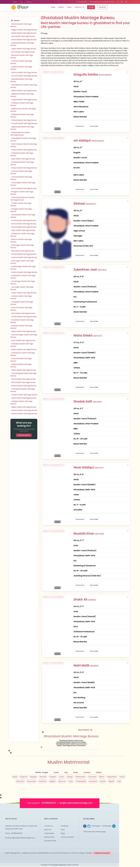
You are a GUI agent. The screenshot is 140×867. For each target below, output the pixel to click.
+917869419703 (82, 2)
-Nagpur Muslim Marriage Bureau (23, 30)
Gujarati (23, 777)
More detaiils (94, 126)
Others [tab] (99, 772)
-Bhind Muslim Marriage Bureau (22, 382)
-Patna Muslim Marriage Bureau (23, 379)
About (15, 2)
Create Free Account (102, 853)
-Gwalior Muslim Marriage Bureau (23, 395)
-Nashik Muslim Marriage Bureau (23, 33)
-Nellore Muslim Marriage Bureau (23, 90)
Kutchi (102, 781)
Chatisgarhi (81, 781)
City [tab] (66, 772)
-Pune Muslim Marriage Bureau (22, 36)
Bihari (101, 777)
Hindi (15, 777)
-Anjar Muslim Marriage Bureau (22, 230)
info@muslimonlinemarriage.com (103, 2)
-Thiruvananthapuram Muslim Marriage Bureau (22, 198)
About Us (47, 829)
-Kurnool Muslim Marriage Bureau (23, 76)
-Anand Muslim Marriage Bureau (23, 227)
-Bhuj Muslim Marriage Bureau (22, 251)
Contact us (79, 7)
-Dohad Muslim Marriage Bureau (23, 254)
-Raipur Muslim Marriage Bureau (23, 407)
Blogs (63, 833)
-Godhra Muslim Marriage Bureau (23, 272)
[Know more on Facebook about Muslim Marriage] (118, 2)
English (52, 781)
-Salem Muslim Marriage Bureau (23, 370)
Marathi (43, 777)
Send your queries (24, 435)
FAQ (21, 2)
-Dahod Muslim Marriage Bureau (23, 349)
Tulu (119, 781)
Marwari (62, 781)
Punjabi (53, 777)
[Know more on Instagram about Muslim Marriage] (126, 2)
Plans (69, 7)
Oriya (122, 777)
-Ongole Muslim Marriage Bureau (23, 99)
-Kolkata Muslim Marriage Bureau (23, 413)
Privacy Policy (49, 837)
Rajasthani (111, 777)
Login (91, 7)
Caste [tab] (56, 772)
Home (53, 7)
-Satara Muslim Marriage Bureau (23, 39)
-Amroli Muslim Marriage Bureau (23, 224)
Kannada (92, 777)
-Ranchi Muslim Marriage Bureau (23, 188)
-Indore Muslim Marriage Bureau (23, 398)
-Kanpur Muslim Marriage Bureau (23, 168)
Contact (29, 2)
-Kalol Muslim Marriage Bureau (22, 313)
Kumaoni (93, 781)
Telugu (69, 777)
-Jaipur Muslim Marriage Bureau (23, 48)
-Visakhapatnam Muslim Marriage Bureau (20, 133)
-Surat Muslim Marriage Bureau (22, 340)
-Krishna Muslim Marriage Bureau (23, 72)
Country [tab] (86, 772)
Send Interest (80, 126)
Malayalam (80, 777)
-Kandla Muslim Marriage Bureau (23, 316)
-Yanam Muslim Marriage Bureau (23, 150)
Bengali (33, 777)
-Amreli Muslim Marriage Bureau (23, 220)
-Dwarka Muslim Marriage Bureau (23, 257)
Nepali (111, 781)
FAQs (63, 829)
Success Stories (50, 841)
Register (102, 7)
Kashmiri (42, 781)
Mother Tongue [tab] (41, 772)
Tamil (61, 777)
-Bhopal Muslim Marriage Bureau (23, 385)
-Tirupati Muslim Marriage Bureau (23, 123)
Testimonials (49, 833)
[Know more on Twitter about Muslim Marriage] (122, 2)
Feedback (64, 826)
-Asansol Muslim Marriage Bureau (23, 410)
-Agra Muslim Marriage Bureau (22, 159)
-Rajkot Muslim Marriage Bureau (23, 331)
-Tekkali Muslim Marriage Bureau (23, 120)
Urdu (71, 781)
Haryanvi (20, 781)
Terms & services (67, 837)
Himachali (31, 781)
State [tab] (75, 772)
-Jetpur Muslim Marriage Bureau (23, 293)
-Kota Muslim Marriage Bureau (22, 52)
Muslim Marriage (59, 865)
